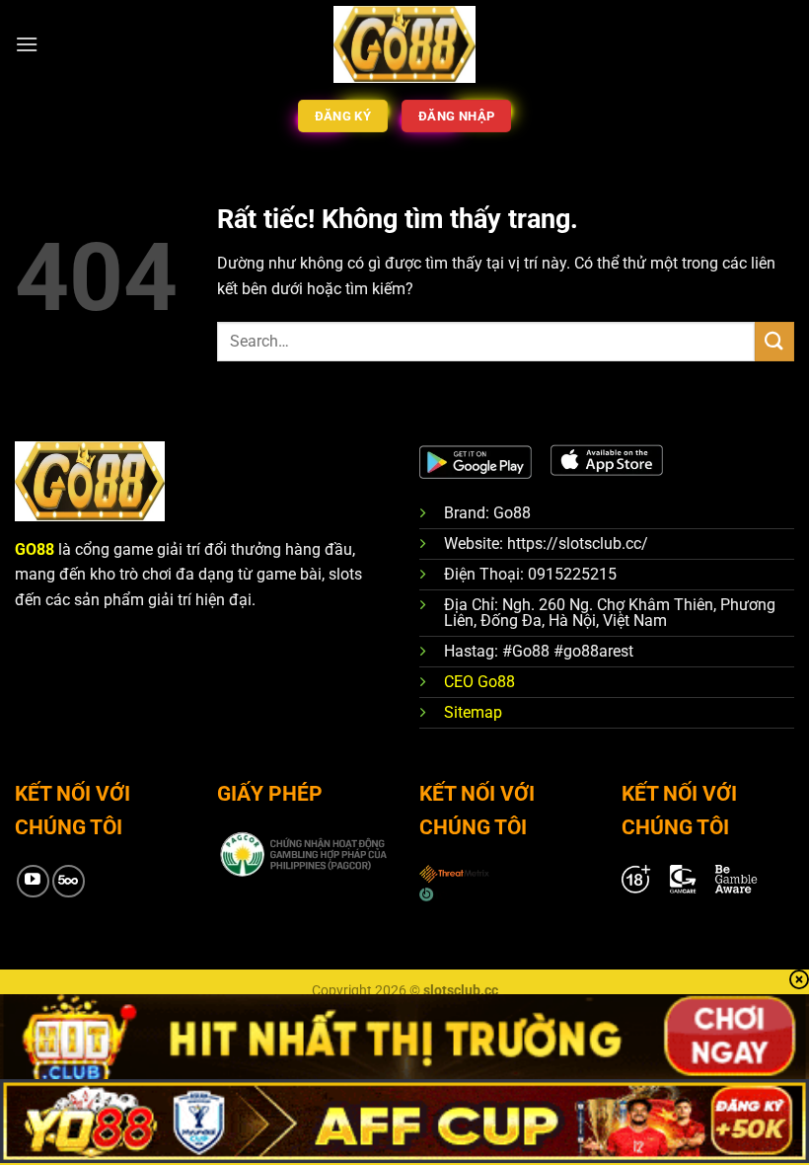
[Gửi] (774, 341)
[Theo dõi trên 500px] (68, 881)
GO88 (34, 549)
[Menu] (26, 44)
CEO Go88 (479, 681)
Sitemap (473, 712)
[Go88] (405, 44)
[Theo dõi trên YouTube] (33, 881)
